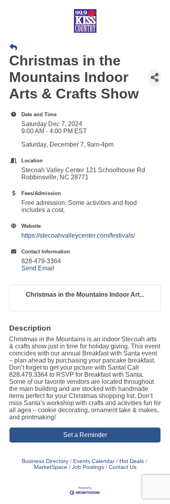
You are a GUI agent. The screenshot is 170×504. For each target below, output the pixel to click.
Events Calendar (94, 461)
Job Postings (88, 467)
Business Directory (45, 461)
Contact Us (122, 467)
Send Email (37, 268)
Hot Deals (131, 461)
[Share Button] (154, 77)
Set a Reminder (85, 434)
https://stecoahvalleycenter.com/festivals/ (78, 235)
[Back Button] (13, 47)
